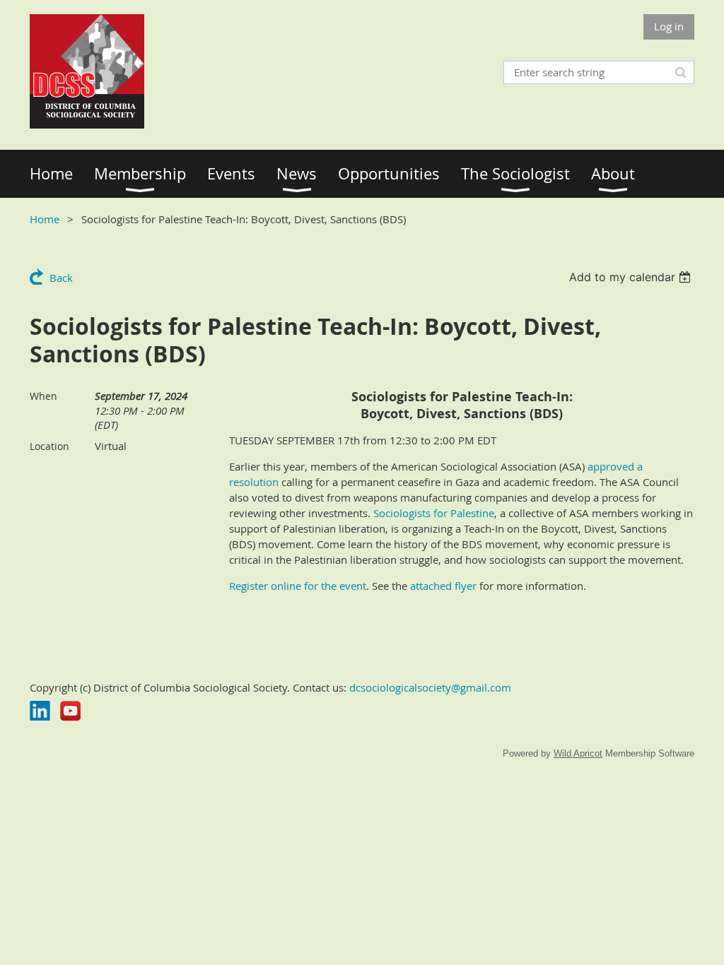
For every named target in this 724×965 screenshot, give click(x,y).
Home (44, 219)
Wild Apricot (578, 753)
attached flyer (443, 586)
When (43, 396)
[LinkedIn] (40, 711)
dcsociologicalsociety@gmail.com (430, 687)
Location (49, 446)
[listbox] (631, 276)
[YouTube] (70, 711)
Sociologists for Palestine (433, 513)
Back (61, 278)
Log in (669, 26)
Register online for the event (297, 586)
